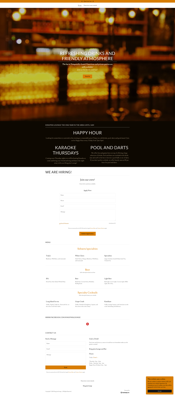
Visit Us (87, 76)
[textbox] (87, 195)
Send (65, 367)
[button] (60, 223)
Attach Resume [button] (65, 223)
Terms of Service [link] (100, 228)
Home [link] (80, 5)
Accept (160, 391)
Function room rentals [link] (90, 5)
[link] (87, 324)
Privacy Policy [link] (93, 228)
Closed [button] (95, 357)
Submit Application (87, 233)
